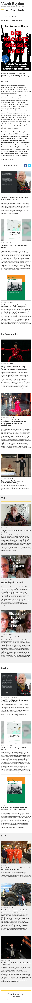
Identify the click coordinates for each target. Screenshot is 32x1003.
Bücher (14, 16)
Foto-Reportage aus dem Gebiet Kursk (14, 910)
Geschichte (14, 195)
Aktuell (11, 363)
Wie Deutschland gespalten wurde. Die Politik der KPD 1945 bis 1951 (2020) (14, 306)
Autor (7, 10)
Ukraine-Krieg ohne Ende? (10, 637)
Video (4, 498)
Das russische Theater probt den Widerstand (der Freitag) (12, 482)
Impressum (16, 997)
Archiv (13, 10)
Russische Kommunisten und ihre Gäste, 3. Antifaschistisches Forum (15, 868)
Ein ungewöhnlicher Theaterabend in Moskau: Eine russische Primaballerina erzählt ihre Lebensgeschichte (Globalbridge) (14, 422)
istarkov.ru (13, 999)
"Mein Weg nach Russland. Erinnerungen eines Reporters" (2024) (14, 198)
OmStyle (23, 999)
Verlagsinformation (7, 159)
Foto (3, 835)
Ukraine (11, 242)
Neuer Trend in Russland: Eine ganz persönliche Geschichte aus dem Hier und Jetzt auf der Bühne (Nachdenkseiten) (15, 368)
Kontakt (20, 10)
